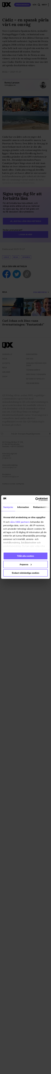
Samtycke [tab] (8, 507)
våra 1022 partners (20, 522)
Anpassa (24, 564)
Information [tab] (23, 507)
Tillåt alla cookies (25, 556)
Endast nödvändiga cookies (25, 573)
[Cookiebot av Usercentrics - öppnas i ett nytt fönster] (36, 499)
